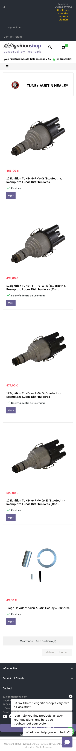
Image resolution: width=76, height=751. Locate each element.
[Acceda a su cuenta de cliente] (4, 6)
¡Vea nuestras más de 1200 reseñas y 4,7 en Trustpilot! (38, 59)
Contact (9, 36)
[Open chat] (67, 742)
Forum (18, 36)
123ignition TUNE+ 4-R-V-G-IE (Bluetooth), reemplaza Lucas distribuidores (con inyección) (36, 287)
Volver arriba (57, 652)
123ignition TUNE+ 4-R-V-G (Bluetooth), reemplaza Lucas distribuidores (34, 180)
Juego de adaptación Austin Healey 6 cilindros (37, 607)
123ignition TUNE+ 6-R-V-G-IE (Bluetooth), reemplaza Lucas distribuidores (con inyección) (36, 502)
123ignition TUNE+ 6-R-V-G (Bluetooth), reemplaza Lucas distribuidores (34, 394)
